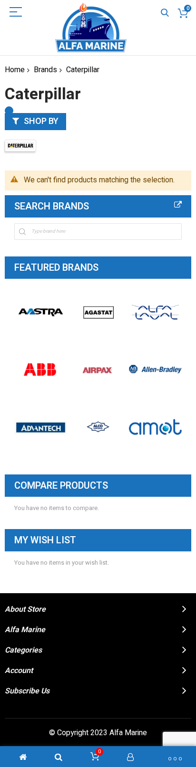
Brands (45, 70)
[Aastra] (40, 312)
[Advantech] (40, 426)
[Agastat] (98, 312)
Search (165, 13)
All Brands (178, 204)
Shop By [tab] (41, 121)
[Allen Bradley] (155, 369)
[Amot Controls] (155, 426)
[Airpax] (98, 369)
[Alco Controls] (98, 426)
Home (15, 70)
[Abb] (40, 369)
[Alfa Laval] (155, 312)
